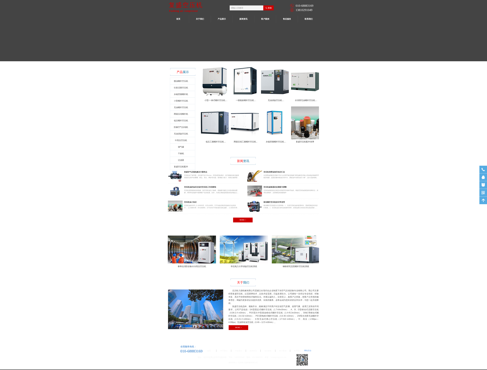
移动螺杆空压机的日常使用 (274, 202)
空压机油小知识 (190, 202)
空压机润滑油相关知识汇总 (274, 172)
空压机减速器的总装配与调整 (275, 187)
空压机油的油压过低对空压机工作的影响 (200, 187)
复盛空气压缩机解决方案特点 (195, 172)
